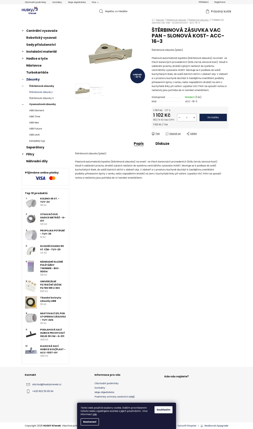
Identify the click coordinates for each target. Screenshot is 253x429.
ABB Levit (34, 134)
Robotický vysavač (41, 38)
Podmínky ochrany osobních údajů (115, 396)
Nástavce (34, 65)
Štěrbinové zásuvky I (41, 92)
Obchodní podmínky (35, 2)
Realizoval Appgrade (216, 425)
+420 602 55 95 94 (42, 391)
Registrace (219, 2)
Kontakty (57, 2)
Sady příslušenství (41, 44)
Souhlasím (163, 409)
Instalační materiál (41, 51)
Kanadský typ (37, 141)
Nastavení (89, 422)
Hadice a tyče (37, 58)
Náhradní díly (37, 161)
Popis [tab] (139, 143)
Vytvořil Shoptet (187, 425)
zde (95, 414)
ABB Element (36, 110)
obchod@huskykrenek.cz (46, 384)
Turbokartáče (37, 72)
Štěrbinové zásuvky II (41, 98)
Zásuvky (33, 79)
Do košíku (213, 117)
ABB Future (35, 128)
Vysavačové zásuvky (42, 104)
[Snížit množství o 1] (179, 117)
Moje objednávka (77, 2)
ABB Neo (34, 122)
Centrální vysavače (41, 31)
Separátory (35, 147)
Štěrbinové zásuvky (41, 86)
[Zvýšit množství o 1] (194, 117)
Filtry (30, 154)
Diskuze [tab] (162, 143)
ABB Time (34, 116)
